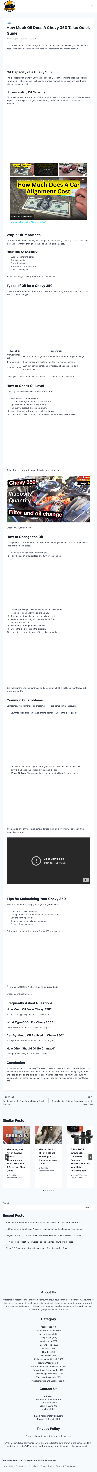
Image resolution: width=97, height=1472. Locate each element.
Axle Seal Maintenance (46, 1330)
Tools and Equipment (46, 1377)
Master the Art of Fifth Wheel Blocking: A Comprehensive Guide (48, 1156)
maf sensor (45, 1356)
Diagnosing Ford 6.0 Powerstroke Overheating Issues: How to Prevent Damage (43, 1235)
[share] (82, 179)
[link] (13, 180)
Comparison (45, 1338)
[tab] (43, 1190)
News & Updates (46, 1363)
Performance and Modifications (46, 1366)
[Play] (70, 169)
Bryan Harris (13, 39)
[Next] (90, 1157)
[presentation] (16, 1135)
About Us (8, 1466)
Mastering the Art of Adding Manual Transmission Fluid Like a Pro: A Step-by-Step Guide (16, 1160)
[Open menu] (92, 6)
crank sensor (46, 1341)
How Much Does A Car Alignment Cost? (36, 180)
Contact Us (20, 1466)
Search (6, 1203)
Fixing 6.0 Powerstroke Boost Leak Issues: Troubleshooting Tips (36, 1248)
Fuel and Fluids (46, 1345)
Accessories (46, 1327)
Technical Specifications (45, 1374)
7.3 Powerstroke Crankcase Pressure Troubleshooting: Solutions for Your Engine (44, 1229)
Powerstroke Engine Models (46, 1370)
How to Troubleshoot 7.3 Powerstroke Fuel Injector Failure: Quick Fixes (39, 1242)
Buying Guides (46, 1334)
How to (45, 1352)
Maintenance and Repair (45, 1359)
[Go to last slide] (7, 1157)
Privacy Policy (47, 1466)
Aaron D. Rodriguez (80, 1175)
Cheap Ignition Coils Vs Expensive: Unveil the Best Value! (72, 1101)
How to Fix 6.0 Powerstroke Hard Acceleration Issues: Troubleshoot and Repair (43, 1222)
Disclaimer (33, 1466)
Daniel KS (12, 1175)
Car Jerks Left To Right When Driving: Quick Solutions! (23, 1101)
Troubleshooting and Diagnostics (46, 1381)
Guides (9, 23)
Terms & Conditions (65, 1466)
